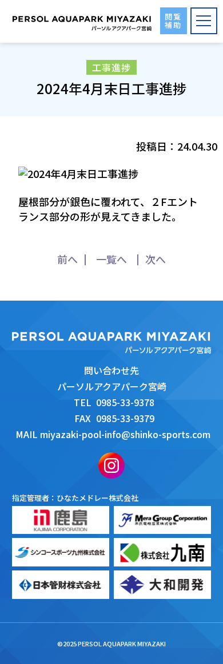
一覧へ (111, 259)
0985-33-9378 (125, 402)
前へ (67, 259)
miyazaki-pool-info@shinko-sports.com (125, 434)
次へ (155, 259)
